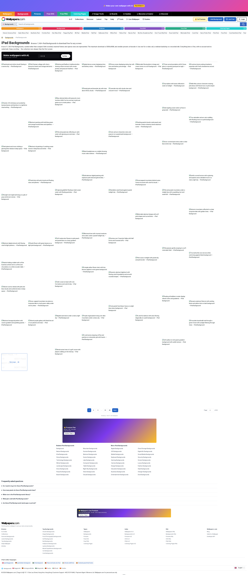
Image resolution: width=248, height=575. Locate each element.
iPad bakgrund (38, 563)
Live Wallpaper (134, 19)
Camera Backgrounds (117, 463)
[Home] (2, 37)
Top (106, 19)
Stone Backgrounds (62, 457)
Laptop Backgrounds (49, 546)
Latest (98, 19)
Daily (112, 19)
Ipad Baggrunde (8, 563)
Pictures (37, 14)
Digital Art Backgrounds (145, 451)
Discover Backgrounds (7, 536)
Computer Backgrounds (90, 463)
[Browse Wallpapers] (40, 28)
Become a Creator (146, 14)
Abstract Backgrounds (90, 454)
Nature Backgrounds (62, 451)
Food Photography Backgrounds (52, 536)
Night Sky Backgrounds (90, 469)
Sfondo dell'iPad (69, 563)
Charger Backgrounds (144, 471)
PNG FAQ (168, 541)
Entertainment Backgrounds (119, 474)
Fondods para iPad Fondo (85, 563)
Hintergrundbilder (29, 568)
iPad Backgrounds (61, 454)
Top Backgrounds (6, 541)
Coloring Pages (80, 14)
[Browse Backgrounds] (81, 28)
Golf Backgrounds (48, 539)
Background (60, 448)
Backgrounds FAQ (171, 534)
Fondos (64, 568)
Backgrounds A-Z (130, 534)
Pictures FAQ (169, 536)
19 (105, 410)
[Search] (243, 24)
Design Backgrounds (117, 466)
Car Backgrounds (47, 551)
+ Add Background (216, 19)
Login (243, 19)
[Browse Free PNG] (204, 28)
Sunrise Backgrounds (89, 451)
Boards (114, 14)
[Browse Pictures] (122, 28)
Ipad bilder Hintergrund (23, 563)
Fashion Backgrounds (144, 466)
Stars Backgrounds (89, 471)
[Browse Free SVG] (163, 28)
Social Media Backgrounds (146, 454)
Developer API (211, 536)
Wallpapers (7, 14)
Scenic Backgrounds (89, 457)
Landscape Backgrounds (63, 466)
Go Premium (201, 19)
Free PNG (64, 14)
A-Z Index (4, 531)
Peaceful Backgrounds (63, 471)
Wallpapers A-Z (129, 531)
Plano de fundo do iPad (53, 563)
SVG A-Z (127, 539)
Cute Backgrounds (48, 553)
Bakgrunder (40, 568)
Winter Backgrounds (62, 463)
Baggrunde (17, 568)
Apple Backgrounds (117, 448)
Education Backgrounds (118, 469)
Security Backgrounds (144, 457)
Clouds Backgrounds (89, 474)
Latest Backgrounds (7, 539)
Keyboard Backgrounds (118, 457)
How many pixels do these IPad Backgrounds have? (19, 490)
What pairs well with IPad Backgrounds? (15, 499)
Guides (128, 14)
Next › (115, 410)
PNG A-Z (127, 541)
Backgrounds (23, 14)
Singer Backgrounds (48, 534)
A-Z (70, 19)
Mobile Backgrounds (117, 454)
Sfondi (56, 568)
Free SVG (50, 14)
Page (205, 410)
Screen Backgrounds (144, 460)
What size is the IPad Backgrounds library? (16, 494)
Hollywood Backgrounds (49, 543)
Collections (79, 19)
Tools (121, 19)
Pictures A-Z (128, 536)
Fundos (49, 568)
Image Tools (99, 14)
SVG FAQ (168, 539)
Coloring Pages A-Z (130, 543)
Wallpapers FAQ (170, 531)
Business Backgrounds (118, 471)
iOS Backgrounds (116, 451)
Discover (164, 14)
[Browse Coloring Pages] (245, 28)
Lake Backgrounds (88, 460)
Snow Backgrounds (62, 469)
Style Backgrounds (143, 469)
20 (109, 410)
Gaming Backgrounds (117, 460)
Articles (3, 546)
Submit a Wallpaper (212, 534)
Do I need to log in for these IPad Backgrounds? (18, 486)
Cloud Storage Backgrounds (146, 448)
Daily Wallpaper (5, 543)
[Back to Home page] (13, 19)
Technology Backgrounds (64, 460)
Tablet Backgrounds (89, 466)
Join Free (231, 19)
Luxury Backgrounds (144, 463)
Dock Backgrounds (143, 474)
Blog (208, 531)
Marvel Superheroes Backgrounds (52, 548)
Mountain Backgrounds (90, 448)
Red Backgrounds (48, 541)
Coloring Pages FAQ (171, 543)
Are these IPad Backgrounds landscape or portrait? (19, 503)
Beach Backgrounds (62, 474)
